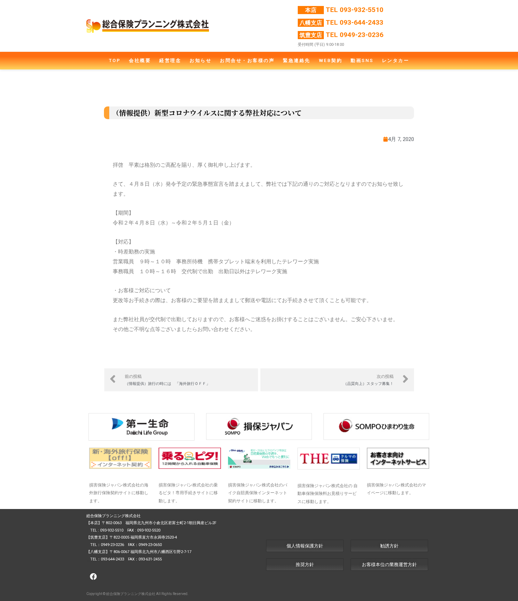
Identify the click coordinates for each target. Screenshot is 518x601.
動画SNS (362, 60)
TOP (115, 60)
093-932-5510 (361, 10)
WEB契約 (331, 60)
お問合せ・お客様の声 (247, 60)
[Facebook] (93, 577)
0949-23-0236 (361, 35)
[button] (304, 546)
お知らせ (200, 60)
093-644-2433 (361, 22)
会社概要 (140, 60)
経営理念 (170, 60)
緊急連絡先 (296, 60)
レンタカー (395, 60)
